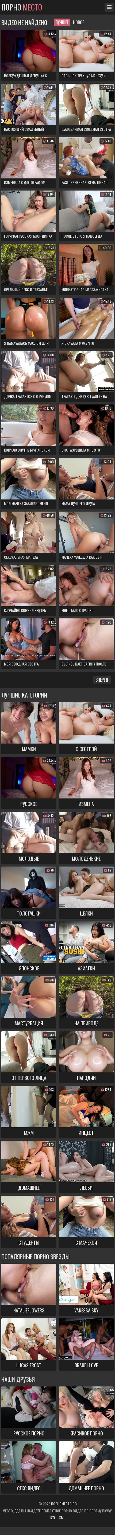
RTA (53, 1517)
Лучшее (61, 22)
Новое (78, 22)
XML (62, 1517)
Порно (21, 7)
